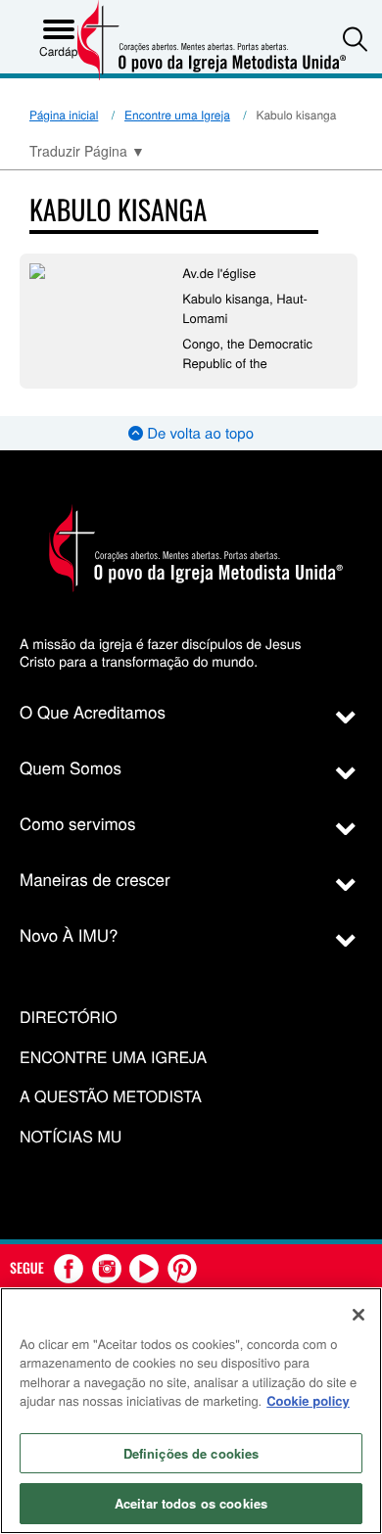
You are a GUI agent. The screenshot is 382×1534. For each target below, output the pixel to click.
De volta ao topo (198, 433)
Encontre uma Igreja (177, 115)
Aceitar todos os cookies (191, 1503)
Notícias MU (70, 1137)
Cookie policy (308, 1400)
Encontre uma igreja (113, 1057)
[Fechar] (358, 1314)
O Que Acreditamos (93, 711)
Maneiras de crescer (95, 878)
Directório (69, 1017)
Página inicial (63, 115)
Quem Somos (70, 767)
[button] (355, 39)
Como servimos (78, 823)
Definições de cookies (191, 1453)
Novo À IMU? (69, 934)
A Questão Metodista (111, 1097)
